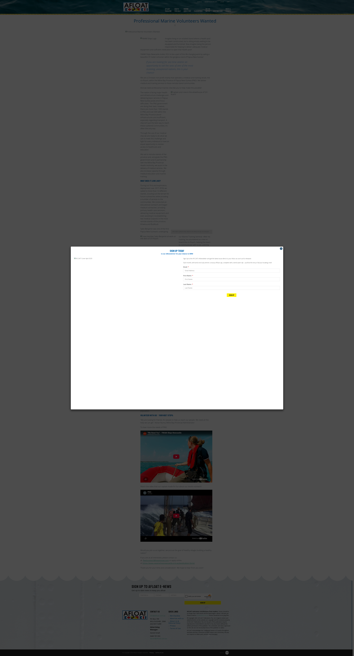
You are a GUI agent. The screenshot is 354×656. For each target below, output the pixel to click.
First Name (188, 276)
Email (186, 267)
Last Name (188, 284)
